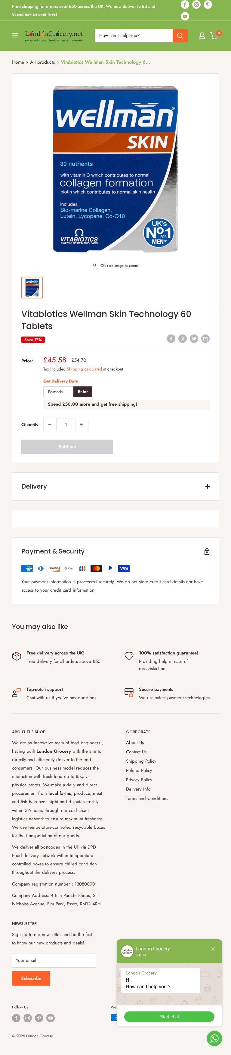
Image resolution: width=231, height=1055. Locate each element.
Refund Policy (139, 770)
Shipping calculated (84, 369)
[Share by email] (205, 338)
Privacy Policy (139, 779)
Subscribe (31, 978)
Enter (83, 392)
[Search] (180, 35)
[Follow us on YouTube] (185, 16)
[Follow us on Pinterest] (208, 4)
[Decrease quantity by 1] (50, 424)
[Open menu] (15, 35)
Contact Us (136, 752)
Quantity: (30, 424)
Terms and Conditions (147, 798)
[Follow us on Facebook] (185, 4)
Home (18, 62)
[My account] (202, 35)
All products (42, 62)
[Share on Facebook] (171, 338)
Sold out (67, 447)
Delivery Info (138, 789)
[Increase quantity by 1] (81, 424)
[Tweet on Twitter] (194, 338)
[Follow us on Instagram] (196, 4)
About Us (135, 742)
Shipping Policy (141, 761)
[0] (214, 35)
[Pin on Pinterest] (182, 338)
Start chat (169, 1016)
